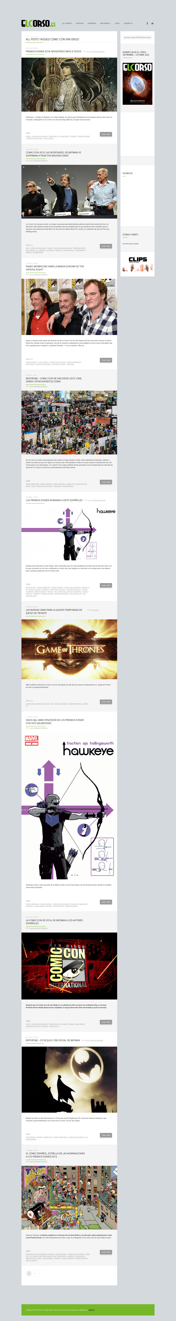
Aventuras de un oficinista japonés (40, 1254)
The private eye (75, 593)
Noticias (79, 23)
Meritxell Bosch (65, 591)
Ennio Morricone (74, 362)
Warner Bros (38, 252)
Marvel (50, 591)
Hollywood (30, 250)
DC (27, 589)
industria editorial (33, 1026)
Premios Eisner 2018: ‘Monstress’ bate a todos (53, 51)
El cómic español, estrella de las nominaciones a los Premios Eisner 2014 (55, 1155)
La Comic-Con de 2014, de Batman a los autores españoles (54, 922)
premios (73, 136)
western (70, 364)
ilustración (80, 1256)
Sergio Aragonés (61, 593)
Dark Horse (53, 1024)
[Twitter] (152, 23)
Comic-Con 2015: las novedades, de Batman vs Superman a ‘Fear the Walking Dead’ (53, 154)
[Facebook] (147, 23)
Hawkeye (45, 589)
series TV (59, 250)
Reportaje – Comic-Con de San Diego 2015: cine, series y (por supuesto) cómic (54, 380)
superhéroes (31, 1139)
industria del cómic (33, 1258)
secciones (104, 23)
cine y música (43, 362)
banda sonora (31, 362)
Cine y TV (29, 245)
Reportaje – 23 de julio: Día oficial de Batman (53, 1040)
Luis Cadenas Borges (96, 51)
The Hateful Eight (59, 364)
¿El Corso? (67, 23)
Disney (50, 248)
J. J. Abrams (40, 250)
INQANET (91, 1310)
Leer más (106, 134)
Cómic (28, 133)
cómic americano (32, 484)
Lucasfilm (50, 250)
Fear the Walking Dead (63, 248)
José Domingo (39, 906)
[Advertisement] (88, 8)
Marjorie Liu (54, 136)
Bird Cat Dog (31, 587)
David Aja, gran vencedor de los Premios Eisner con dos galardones (55, 721)
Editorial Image (45, 1256)
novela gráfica (68, 1258)
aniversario (30, 1137)
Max (55, 591)
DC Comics (63, 1024)
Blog (117, 23)
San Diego (58, 486)
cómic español (46, 484)
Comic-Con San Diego (40, 136)
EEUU (33, 486)
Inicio (28, 36)
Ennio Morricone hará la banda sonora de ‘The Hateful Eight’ (55, 268)
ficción (46, 703)
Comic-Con (70, 484)
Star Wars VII (69, 250)
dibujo (35, 1256)
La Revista (92, 23)
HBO (51, 703)
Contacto (128, 23)
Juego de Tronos (61, 703)
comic (28, 136)
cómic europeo (59, 484)
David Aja (85, 587)
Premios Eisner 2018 (34, 138)
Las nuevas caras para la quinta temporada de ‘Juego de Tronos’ (54, 611)
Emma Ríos (83, 904)
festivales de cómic (45, 486)
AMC (27, 248)
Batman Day (48, 1137)
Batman (39, 1137)
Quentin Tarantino (43, 364)
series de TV (54, 1026)
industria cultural (57, 589)
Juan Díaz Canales (74, 589)
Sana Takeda (48, 138)
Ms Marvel (77, 591)
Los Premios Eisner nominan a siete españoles (54, 500)
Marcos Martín (40, 591)
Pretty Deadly (31, 1260)
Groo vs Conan (35, 589)
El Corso (95, 610)
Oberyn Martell (75, 703)
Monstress (64, 136)
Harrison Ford (79, 248)
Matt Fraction (58, 906)
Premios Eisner (84, 136)
